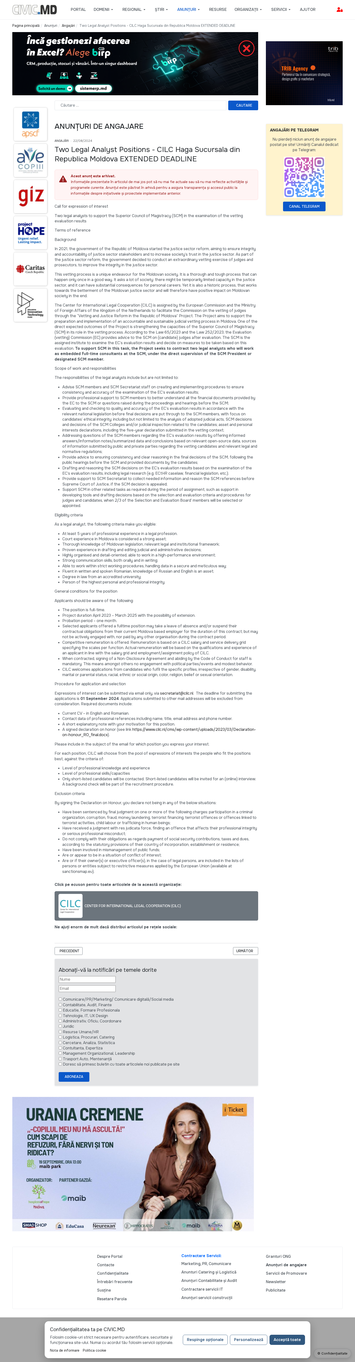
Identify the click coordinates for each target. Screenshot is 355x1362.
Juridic (68, 1026)
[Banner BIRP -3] (135, 63)
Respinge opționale (205, 1339)
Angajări (62, 141)
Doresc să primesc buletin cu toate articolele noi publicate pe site (121, 1064)
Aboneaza (74, 1077)
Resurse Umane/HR (81, 1031)
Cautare (244, 105)
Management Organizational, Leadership (99, 1053)
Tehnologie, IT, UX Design (85, 1015)
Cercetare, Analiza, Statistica (89, 1042)
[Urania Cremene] (133, 1163)
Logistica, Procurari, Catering (88, 1037)
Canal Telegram (304, 206)
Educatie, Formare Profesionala (91, 1010)
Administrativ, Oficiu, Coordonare (92, 1021)
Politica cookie (94, 1350)
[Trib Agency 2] (304, 72)
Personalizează (248, 1339)
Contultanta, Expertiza (83, 1048)
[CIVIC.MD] (34, 9)
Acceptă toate (287, 1339)
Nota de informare (64, 1350)
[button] (104, 9)
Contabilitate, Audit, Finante (87, 1004)
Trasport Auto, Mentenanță (87, 1058)
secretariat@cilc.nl (176, 693)
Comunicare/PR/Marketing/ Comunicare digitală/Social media (118, 999)
